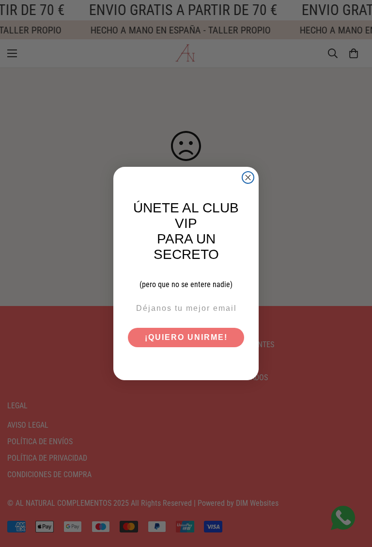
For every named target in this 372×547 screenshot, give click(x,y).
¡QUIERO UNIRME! (186, 337)
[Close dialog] (248, 177)
